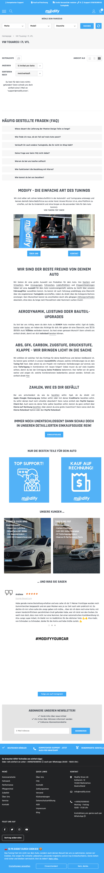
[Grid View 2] (94, 58)
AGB (38, 804)
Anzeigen (6, 65)
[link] (4, 829)
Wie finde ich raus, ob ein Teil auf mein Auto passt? (38, 137)
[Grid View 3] (99, 58)
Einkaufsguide (54, 434)
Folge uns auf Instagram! (52, 694)
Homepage (6, 36)
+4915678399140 (81, 801)
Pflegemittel (7, 788)
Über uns (6, 796)
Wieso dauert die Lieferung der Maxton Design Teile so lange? (42, 128)
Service (5, 800)
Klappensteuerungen (85, 285)
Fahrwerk (6, 781)
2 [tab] (52, 625)
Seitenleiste (8, 58)
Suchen (87, 26)
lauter (27, 327)
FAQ (37, 781)
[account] (93, 11)
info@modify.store (82, 791)
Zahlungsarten (42, 788)
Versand (39, 792)
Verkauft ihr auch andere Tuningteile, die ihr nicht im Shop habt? (44, 145)
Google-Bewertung (24, 598)
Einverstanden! (51, 866)
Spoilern (86, 282)
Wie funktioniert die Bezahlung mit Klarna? (34, 169)
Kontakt (74, 253)
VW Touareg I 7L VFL (24, 36)
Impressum (41, 808)
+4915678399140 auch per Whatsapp (44, 761)
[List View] (89, 58)
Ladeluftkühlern (63, 285)
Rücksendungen (43, 796)
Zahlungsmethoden (86, 297)
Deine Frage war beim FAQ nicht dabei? (32, 153)
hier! (40, 758)
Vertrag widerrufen (13, 837)
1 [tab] (49, 625)
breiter (17, 327)
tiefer (91, 324)
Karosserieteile (8, 777)
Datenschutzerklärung (45, 800)
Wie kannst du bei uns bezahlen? (29, 177)
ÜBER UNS (33, 253)
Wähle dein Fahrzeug (52, 18)
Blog (38, 812)
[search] (11, 11)
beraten (52, 333)
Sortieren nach (7, 73)
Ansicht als (79, 58)
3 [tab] (55, 625)
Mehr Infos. (53, 858)
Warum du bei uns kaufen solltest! (30, 161)
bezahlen (55, 395)
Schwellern (18, 285)
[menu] (4, 11)
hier (28, 375)
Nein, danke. (83, 866)
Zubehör (5, 792)
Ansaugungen (36, 285)
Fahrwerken (49, 285)
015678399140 (96, 2)
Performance (7, 785)
